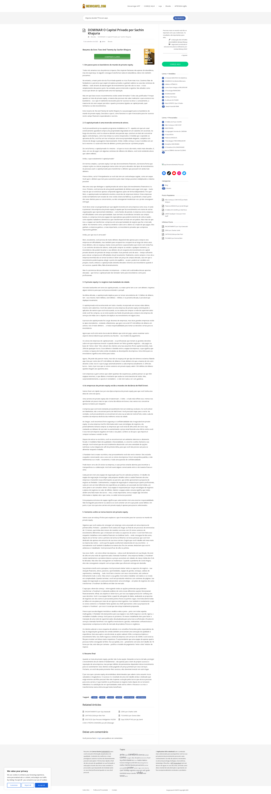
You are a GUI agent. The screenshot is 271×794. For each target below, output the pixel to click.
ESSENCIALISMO (170, 94)
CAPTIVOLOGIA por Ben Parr (95, 716)
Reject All (28, 785)
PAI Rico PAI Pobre (171, 97)
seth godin (146, 770)
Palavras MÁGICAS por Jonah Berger (176, 206)
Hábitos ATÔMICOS (171, 84)
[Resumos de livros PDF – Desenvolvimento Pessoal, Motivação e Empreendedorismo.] (96, 6)
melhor (122, 765)
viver (144, 773)
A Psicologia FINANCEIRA (172, 91)
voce (122, 775)
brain (126, 755)
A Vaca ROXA (169, 134)
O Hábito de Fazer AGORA (173, 122)
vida (140, 773)
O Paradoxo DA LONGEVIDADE (174, 147)
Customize (14, 785)
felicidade (127, 760)
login (99, 738)
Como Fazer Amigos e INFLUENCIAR (176, 87)
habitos (144, 760)
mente (127, 765)
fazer (149, 758)
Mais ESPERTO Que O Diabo (174, 103)
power (136, 768)
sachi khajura (141, 697)
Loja (160, 6)
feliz (133, 760)
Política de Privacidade (100, 790)
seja (137, 770)
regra (139, 768)
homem (122, 763)
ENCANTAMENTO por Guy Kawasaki (97, 712)
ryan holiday (124, 770)
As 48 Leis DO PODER (171, 100)
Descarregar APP (133, 6)
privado (111, 697)
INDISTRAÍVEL (169, 128)
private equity (129, 697)
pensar (146, 765)
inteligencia (128, 763)
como (123, 757)
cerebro (133, 754)
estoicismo (144, 758)
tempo (129, 773)
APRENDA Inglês (181, 6)
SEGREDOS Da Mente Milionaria (175, 81)
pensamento (140, 765)
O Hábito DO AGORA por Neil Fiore (176, 210)
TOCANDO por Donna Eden (130, 716)
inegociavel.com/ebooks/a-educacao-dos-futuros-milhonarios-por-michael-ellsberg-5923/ (175, 46)
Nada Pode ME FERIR (172, 106)
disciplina (138, 758)
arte (122, 754)
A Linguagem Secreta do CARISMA (176, 131)
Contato (114, 790)
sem (140, 770)
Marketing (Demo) (143, 763)
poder (130, 767)
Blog (166, 185)
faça (121, 760)
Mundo (132, 765)
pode (125, 768)
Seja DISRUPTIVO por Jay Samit (132, 719)
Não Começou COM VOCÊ (173, 125)
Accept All (41, 785)
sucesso (123, 773)
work (126, 776)
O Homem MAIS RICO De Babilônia (176, 78)
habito (139, 760)
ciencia (141, 754)
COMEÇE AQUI (149, 6)
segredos (132, 770)
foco (136, 760)
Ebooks (168, 6)
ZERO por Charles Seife (129, 712)
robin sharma (145, 768)
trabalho (133, 773)
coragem (129, 758)
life (133, 763)
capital (94, 697)
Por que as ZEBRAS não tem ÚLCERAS (174, 150)
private (119, 697)
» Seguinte (184, 55)
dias (133, 758)
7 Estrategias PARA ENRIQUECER (175, 141)
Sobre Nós (86, 790)
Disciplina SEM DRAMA (172, 144)
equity (102, 697)
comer (147, 755)
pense (121, 768)
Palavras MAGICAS (171, 138)
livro (136, 763)
